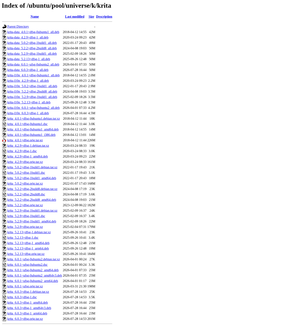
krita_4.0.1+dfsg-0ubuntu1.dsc (27, 124)
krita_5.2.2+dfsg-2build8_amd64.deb (31, 199)
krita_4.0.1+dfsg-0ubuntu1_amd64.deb (33, 129)
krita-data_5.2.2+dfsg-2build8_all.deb (32, 48)
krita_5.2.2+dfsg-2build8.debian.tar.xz (32, 189)
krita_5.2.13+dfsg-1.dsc (22, 237)
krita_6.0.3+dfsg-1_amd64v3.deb (29, 308)
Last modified (74, 16)
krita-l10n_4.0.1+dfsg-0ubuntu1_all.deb (33, 75)
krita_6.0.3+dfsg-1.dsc (22, 297)
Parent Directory (18, 26)
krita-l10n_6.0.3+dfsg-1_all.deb (28, 113)
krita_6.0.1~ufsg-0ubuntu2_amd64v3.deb (34, 275)
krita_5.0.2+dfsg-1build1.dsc (26, 172)
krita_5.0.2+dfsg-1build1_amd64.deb (31, 178)
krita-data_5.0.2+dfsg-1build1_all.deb (32, 43)
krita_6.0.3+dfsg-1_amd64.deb (27, 302)
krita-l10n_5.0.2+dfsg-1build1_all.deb (32, 86)
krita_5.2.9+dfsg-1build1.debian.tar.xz (32, 210)
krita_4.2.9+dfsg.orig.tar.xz (25, 162)
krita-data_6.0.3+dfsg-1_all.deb (27, 70)
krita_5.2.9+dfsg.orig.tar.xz (25, 227)
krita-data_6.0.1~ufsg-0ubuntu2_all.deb (33, 64)
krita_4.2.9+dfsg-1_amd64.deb (27, 156)
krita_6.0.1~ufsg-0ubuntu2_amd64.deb (33, 270)
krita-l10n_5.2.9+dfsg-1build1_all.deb (32, 97)
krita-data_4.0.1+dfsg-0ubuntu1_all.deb (33, 32)
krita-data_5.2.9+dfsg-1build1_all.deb (32, 53)
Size (91, 16)
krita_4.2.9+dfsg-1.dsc (22, 151)
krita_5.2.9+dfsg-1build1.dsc (26, 216)
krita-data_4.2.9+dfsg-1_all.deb (27, 37)
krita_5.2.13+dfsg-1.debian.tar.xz (29, 232)
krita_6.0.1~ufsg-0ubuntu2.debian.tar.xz (33, 259)
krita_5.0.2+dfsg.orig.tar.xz (25, 183)
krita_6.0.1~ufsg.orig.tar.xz (25, 286)
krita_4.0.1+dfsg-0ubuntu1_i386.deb (31, 135)
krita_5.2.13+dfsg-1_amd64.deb (28, 243)
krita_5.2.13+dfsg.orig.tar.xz (25, 254)
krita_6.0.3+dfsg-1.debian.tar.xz (28, 291)
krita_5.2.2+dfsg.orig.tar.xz (25, 205)
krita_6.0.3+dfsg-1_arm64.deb (27, 313)
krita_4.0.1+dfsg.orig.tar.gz (25, 140)
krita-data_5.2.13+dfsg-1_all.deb (28, 59)
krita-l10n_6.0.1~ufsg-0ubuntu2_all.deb (33, 107)
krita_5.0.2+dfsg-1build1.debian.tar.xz (32, 167)
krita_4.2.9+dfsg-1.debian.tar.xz (28, 145)
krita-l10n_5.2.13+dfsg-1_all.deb (29, 102)
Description (104, 16)
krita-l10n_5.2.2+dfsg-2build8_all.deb (32, 91)
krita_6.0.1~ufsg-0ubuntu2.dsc (27, 264)
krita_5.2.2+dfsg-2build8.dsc (26, 194)
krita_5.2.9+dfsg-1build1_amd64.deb (31, 221)
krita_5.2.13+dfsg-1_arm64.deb (28, 248)
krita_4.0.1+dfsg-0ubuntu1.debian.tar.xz (33, 118)
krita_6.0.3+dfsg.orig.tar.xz (25, 319)
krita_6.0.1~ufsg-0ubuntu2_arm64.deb (32, 281)
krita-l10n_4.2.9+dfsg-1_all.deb (28, 80)
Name (35, 16)
